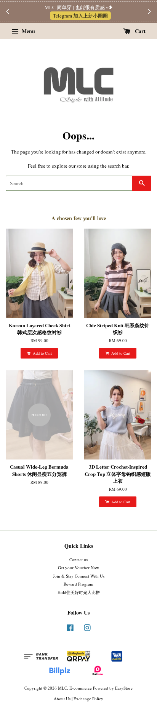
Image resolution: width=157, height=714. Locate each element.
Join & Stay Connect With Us (78, 576)
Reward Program (78, 584)
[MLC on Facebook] (70, 629)
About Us (62, 698)
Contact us (78, 559)
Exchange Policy (88, 698)
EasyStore (124, 688)
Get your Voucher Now (78, 567)
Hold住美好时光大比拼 (79, 592)
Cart (139, 31)
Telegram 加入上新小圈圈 (80, 15)
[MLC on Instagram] (87, 629)
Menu (27, 31)
